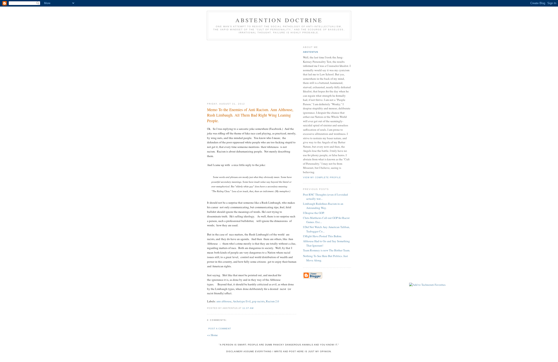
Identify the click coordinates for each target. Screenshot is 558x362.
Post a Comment (219, 328)
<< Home (212, 335)
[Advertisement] (251, 69)
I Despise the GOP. (314, 213)
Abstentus (310, 52)
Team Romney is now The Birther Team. (326, 250)
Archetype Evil (242, 301)
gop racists (258, 301)
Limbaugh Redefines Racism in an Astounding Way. (323, 206)
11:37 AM (247, 308)
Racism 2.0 (272, 301)
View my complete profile (322, 177)
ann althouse (223, 301)
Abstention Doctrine (279, 20)
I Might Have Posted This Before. (322, 236)
